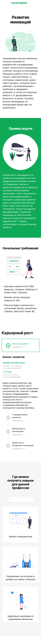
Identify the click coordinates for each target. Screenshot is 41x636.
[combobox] (20, 499)
